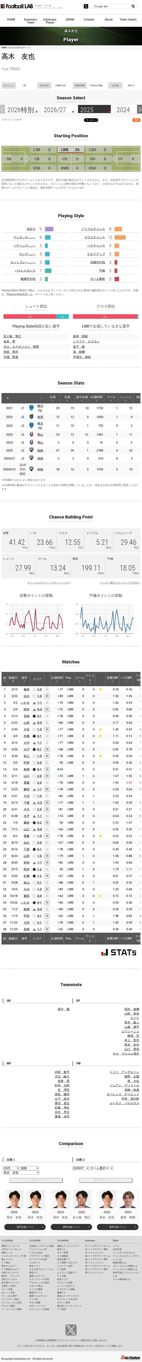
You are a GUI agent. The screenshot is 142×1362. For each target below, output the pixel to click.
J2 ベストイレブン (94, 1262)
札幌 (27, 736)
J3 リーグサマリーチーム (97, 1266)
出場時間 (96, 397)
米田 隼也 (11, 352)
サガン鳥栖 (34, 1302)
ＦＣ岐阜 (61, 1269)
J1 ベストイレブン (94, 1252)
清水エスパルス (9, 1279)
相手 (24, 678)
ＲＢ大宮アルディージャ (41, 1269)
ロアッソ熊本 (63, 1302)
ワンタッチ (24, 237)
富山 (27, 756)
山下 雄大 (62, 1099)
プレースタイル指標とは (125, 1266)
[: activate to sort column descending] (7, 398)
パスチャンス (96, 245)
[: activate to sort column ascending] (18, 398)
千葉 (27, 802)
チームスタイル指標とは (125, 1269)
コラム (116, 1246)
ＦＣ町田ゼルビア (10, 1269)
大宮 (27, 729)
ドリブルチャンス (93, 229)
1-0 (39, 696)
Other (116, 1240)
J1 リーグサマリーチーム (97, 1246)
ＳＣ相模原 (62, 1256)
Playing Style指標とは (20, 294)
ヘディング (24, 245)
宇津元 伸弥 (82, 357)
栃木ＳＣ (61, 1249)
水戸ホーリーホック (11, 1249)
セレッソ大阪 (8, 1292)
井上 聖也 (131, 1040)
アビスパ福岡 (8, 1306)
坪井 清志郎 (130, 1099)
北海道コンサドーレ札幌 (41, 1246)
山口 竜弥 (131, 1049)
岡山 (40, 434)
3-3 (39, 802)
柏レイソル (7, 1259)
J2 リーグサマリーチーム (97, 1256)
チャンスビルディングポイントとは (48, 582)
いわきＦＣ (34, 1262)
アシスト (90, 678)
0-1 (39, 716)
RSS (136, 120)
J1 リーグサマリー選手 (96, 1249)
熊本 (27, 709)
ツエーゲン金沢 (65, 1266)
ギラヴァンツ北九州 (67, 1299)
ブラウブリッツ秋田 (39, 1256)
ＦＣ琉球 (61, 1309)
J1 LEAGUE (7, 1240)
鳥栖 (27, 769)
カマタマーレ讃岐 (66, 1289)
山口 (27, 776)
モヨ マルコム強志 (126, 1053)
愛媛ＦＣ (61, 1292)
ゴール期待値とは (122, 1279)
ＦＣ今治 (33, 1299)
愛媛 (27, 782)
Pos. (69, 678)
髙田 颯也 (62, 1094)
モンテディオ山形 (38, 1259)
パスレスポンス (25, 270)
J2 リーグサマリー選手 (96, 1259)
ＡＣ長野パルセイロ (67, 1262)
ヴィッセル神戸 (9, 1296)
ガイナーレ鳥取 (65, 1282)
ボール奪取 (97, 279)
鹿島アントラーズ (10, 1246)
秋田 (27, 862)
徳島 (40, 450)
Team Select (128, 19)
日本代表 (117, 1249)
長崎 (27, 716)
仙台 (27, 696)
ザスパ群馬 (62, 1252)
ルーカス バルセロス (124, 1103)
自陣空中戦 (97, 262)
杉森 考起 (62, 1107)
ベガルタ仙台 (36, 1252)
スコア (37, 679)
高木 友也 (131, 1044)
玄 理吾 (64, 1090)
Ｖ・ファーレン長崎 (11, 1309)
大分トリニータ (37, 1306)
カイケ (134, 1018)
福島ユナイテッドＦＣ (68, 1246)
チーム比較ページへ (36, 1180)
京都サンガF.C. (8, 1286)
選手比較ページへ (106, 1180)
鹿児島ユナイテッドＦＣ (69, 1306)
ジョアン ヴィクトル (124, 1085)
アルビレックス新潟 (39, 1282)
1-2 (39, 869)
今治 (27, 796)
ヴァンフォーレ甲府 (39, 1279)
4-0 (39, 896)
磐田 (27, 789)
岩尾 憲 (64, 1081)
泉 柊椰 (79, 352)
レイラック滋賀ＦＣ (67, 1272)
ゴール (111, 397)
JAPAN (69, 19)
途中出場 (82, 397)
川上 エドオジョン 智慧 (21, 346)
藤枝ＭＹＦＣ (36, 1292)
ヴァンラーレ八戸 (38, 1249)
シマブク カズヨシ (86, 341)
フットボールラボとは (124, 1252)
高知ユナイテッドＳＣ (68, 1296)
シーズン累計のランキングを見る (119, 582)
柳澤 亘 (133, 1036)
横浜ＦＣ (33, 1272)
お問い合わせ (98, 1340)
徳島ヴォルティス (38, 1296)
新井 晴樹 (80, 336)
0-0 (39, 709)
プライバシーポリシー (69, 1340)
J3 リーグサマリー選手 (96, 1269)
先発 (67, 397)
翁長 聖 (9, 341)
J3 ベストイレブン (94, 1272)
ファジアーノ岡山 (10, 1299)
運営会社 (86, 1340)
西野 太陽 (131, 1076)
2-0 (39, 689)
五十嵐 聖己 (12, 336)
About (109, 19)
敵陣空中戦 (28, 279)
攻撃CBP (112, 678)
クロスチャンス (94, 237)
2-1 (39, 922)
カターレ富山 (36, 1286)
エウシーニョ (130, 1031)
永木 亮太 (62, 1112)
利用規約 (41, 1340)
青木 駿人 (131, 1022)
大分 (27, 742)
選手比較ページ (25, 1227)
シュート (126, 397)
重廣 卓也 (62, 1116)
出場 (53, 397)
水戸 (27, 749)
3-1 (39, 882)
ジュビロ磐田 (36, 1289)
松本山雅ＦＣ (63, 1259)
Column (89, 19)
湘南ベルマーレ (37, 1276)
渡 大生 (133, 1081)
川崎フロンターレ (10, 1272)
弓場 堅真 (11, 357)
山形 (27, 722)
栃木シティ (34, 1266)
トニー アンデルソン (124, 1072)
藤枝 (27, 689)
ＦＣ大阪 (61, 1276)
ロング (27, 254)
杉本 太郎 (62, 1085)
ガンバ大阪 (7, 1289)
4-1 (39, 916)
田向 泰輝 (131, 1009)
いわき (25, 703)
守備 (102, 270)
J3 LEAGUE (63, 1240)
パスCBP (126, 678)
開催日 (13, 678)
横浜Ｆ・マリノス (10, 1276)
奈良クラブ (62, 1279)
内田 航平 (62, 1072)
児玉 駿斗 (62, 1076)
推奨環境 (51, 1340)
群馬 (40, 417)
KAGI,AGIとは (119, 1262)
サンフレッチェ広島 (11, 1302)
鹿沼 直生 (62, 1103)
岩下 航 (79, 346)
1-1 (39, 703)
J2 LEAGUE (35, 1240)
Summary (90, 1240)
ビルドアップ (96, 254)
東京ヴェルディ (9, 1266)
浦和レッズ (7, 1252)
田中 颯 (64, 1009)
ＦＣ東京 (5, 1262)
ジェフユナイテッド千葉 (13, 1256)
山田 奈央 (131, 1013)
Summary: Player (50, 21)
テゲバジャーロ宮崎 (39, 1309)
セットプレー (23, 262)
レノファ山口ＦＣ (66, 1286)
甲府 (27, 762)
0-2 (39, 822)
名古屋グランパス (10, 1282)
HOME (11, 19)
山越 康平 (131, 1027)
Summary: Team (31, 21)
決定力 (31, 229)
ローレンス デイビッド (123, 1094)
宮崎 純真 (131, 1090)
